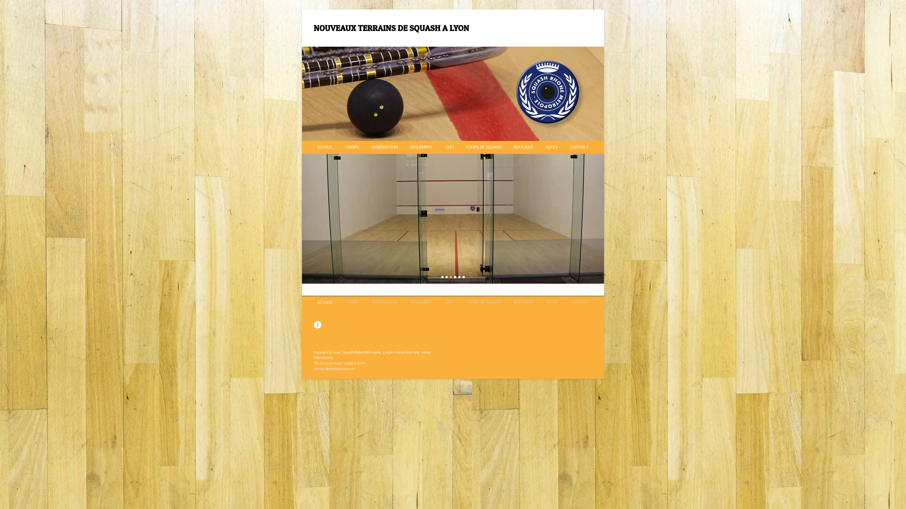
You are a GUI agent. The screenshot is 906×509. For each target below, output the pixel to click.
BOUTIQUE (523, 147)
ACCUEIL (325, 147)
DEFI (449, 147)
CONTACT (579, 147)
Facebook (318, 325)
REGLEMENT (422, 147)
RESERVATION (385, 147)
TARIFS (352, 147)
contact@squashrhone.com (334, 369)
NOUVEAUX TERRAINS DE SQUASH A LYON (391, 28)
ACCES (552, 147)
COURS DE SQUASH (483, 147)
